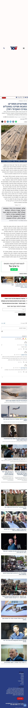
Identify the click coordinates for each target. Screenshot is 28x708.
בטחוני (22, 675)
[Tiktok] (20, 97)
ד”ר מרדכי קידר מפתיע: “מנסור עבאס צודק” (15, 662)
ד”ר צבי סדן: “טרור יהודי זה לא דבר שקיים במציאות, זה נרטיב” (7, 473)
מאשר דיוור (19, 312)
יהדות (22, 679)
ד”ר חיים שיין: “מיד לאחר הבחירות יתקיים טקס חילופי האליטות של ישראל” (21, 474)
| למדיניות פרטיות (17, 312)
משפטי (22, 678)
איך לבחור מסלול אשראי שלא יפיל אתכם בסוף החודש (14, 619)
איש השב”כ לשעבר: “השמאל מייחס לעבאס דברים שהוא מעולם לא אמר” (15, 529)
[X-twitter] (18, 97)
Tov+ (14, 161)
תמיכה (24, 161)
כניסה (2, 323)
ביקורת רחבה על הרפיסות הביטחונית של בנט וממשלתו (13, 301)
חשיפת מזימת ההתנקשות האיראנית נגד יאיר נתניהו (14, 641)
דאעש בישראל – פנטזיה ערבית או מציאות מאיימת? (13, 303)
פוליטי (22, 676)
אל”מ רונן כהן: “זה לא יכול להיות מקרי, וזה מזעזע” (15, 507)
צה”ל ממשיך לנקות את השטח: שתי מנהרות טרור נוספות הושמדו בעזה (15, 439)
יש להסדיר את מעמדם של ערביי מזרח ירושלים (15, 298)
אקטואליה (21, 100)
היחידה (3, 161)
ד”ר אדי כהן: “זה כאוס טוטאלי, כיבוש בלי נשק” (15, 459)
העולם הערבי (21, 681)
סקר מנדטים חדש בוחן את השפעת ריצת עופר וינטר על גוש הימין (14, 551)
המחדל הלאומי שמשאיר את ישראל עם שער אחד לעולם (15, 419)
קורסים (22, 684)
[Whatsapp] (21, 97)
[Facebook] (27, 97)
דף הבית (25, 100)
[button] (24, 48)
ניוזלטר (19, 161)
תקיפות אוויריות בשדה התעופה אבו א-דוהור (16, 401)
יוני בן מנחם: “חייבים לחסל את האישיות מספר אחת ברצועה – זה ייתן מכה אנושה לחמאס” (14, 597)
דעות (22, 682)
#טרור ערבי (22, 119)
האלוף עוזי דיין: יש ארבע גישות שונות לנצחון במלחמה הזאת (14, 573)
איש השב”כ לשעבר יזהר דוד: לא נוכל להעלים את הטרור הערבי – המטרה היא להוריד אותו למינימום (21, 285)
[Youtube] (25, 97)
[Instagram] (23, 97)
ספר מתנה (9, 161)
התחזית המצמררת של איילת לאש (8, 284)
